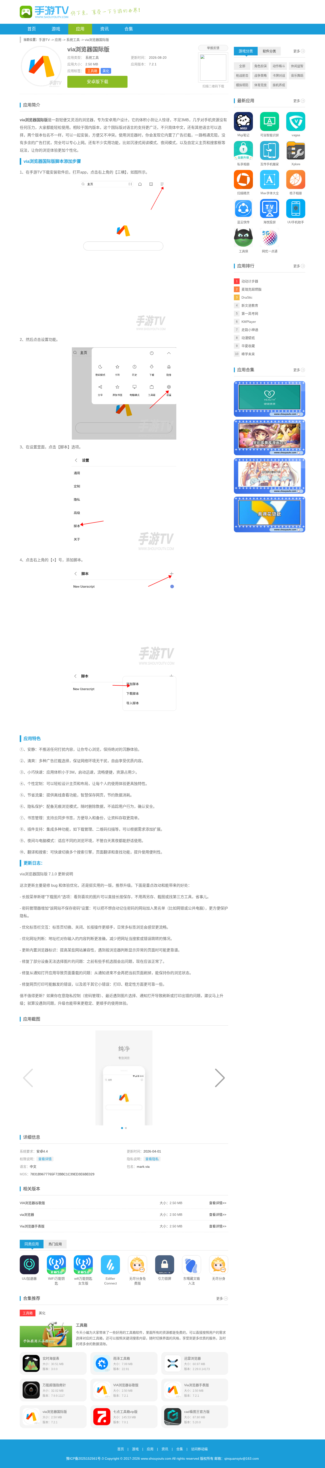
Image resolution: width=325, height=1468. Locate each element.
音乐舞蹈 (297, 75)
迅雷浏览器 (192, 1358)
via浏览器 (27, 1214)
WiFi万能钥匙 (56, 1281)
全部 (242, 66)
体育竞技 (260, 85)
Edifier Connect (110, 1281)
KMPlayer (248, 322)
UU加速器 (29, 1278)
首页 (31, 29)
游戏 (56, 29)
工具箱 (92, 71)
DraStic (246, 297)
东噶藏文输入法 (191, 1281)
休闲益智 (297, 66)
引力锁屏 (164, 1278)
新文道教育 (249, 305)
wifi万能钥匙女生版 (83, 1281)
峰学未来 (248, 354)
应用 (80, 29)
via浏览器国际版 (55, 1412)
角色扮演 (260, 66)
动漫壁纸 (248, 338)
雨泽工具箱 (121, 1358)
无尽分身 (218, 1278)
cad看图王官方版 (197, 1412)
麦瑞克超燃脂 (251, 289)
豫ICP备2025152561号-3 (85, 1458)
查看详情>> (217, 1203)
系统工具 (73, 40)
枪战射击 (242, 75)
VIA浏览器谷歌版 (32, 1203)
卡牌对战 (279, 75)
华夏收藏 (248, 346)
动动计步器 (249, 281)
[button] (220, 1077)
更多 (219, 1298)
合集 (128, 29)
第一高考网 (249, 313)
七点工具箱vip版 (125, 1412)
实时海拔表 (51, 1358)
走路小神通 (249, 330)
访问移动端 (199, 1449)
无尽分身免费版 (137, 1281)
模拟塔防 (242, 85)
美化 (106, 71)
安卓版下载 (97, 81)
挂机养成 (279, 85)
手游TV (44, 40)
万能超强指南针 (54, 1385)
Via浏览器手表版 (32, 1226)
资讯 (104, 29)
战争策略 (260, 75)
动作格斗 (279, 66)
